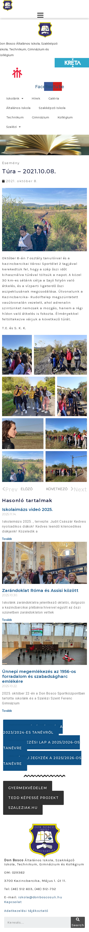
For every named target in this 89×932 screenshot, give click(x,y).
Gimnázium (40, 117)
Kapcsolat (13, 902)
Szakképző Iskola (52, 108)
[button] (33, 730)
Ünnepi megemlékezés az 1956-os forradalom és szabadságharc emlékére (39, 676)
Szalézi (11, 127)
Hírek (36, 98)
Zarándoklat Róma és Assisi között (40, 590)
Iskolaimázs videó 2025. (27, 509)
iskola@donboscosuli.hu (40, 897)
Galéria (53, 98)
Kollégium (65, 117)
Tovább (7, 539)
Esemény (11, 163)
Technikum (15, 117)
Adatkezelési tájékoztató (26, 911)
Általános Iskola (18, 108)
